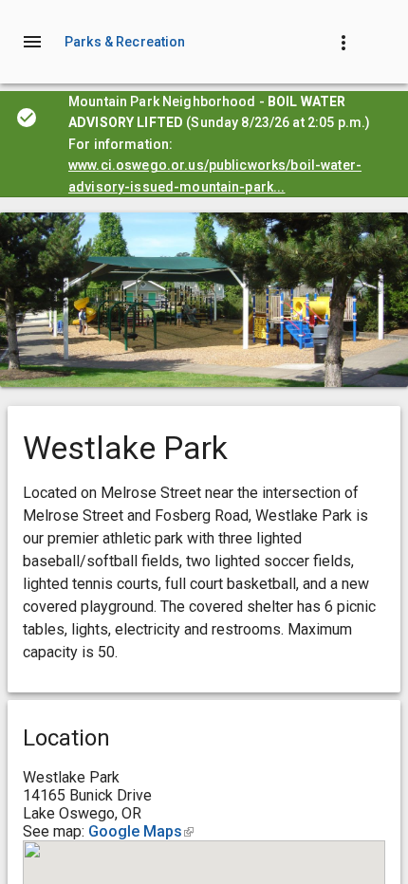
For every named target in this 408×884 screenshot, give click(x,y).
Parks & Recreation (125, 41)
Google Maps (141, 831)
